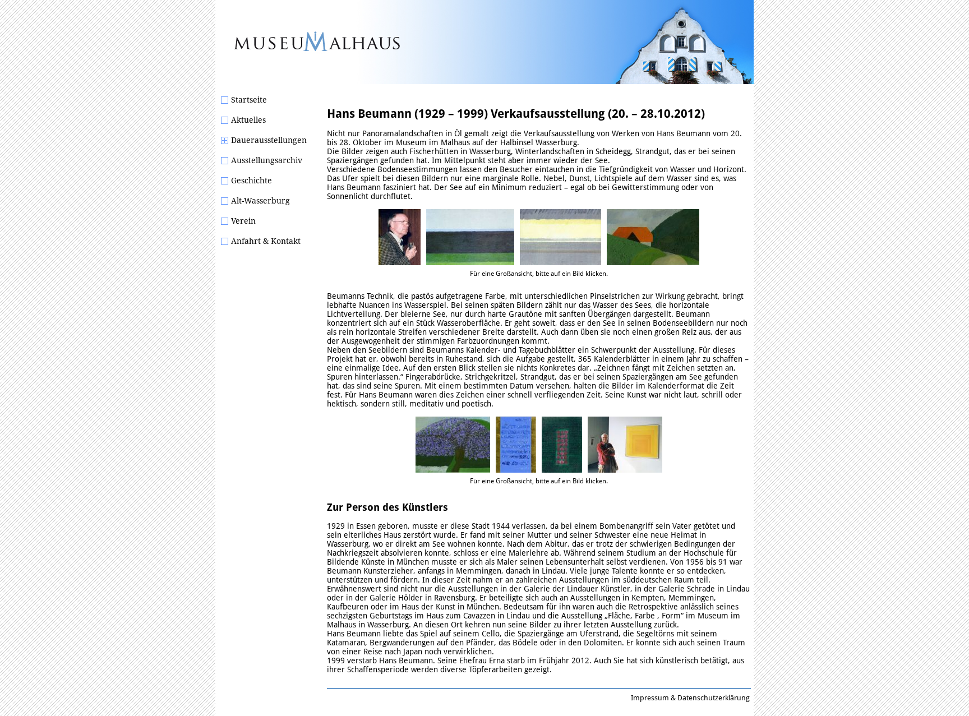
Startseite (249, 99)
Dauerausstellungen (269, 140)
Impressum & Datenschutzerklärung (690, 698)
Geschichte (251, 180)
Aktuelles (248, 120)
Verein (243, 220)
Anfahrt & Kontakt (266, 241)
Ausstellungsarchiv (266, 160)
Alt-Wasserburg (260, 200)
